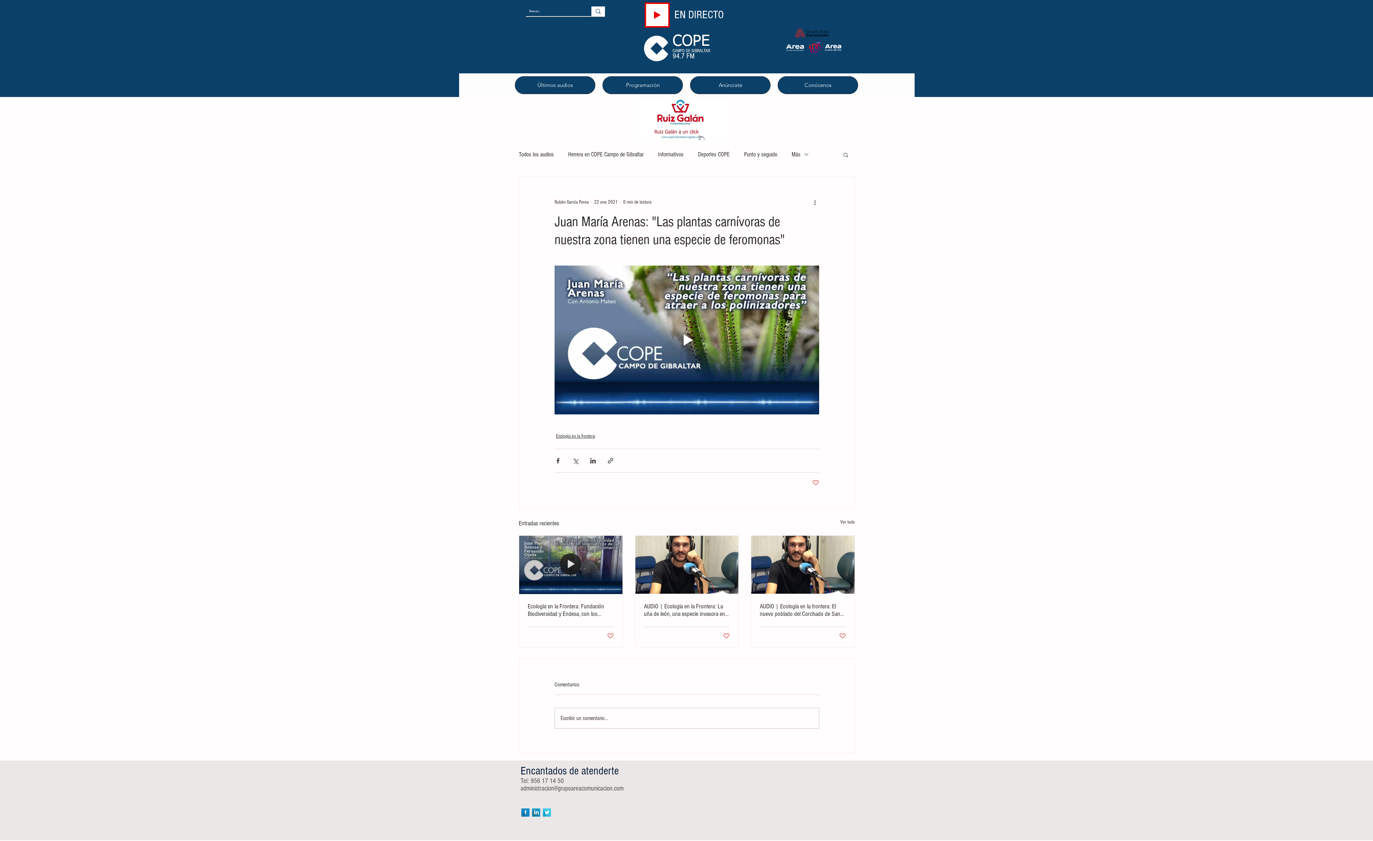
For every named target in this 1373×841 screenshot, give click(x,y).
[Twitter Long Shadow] (547, 812)
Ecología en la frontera (575, 436)
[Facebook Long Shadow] (525, 812)
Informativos (671, 154)
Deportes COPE (714, 154)
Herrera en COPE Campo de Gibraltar (606, 154)
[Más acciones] (815, 202)
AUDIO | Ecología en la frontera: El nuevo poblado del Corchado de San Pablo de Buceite (800, 610)
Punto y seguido (760, 154)
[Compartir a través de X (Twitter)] (575, 460)
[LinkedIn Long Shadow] (536, 812)
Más (796, 154)
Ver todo (847, 522)
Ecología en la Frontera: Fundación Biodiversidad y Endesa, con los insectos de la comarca (566, 610)
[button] (845, 154)
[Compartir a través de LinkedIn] (593, 460)
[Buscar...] (598, 11)
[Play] (657, 15)
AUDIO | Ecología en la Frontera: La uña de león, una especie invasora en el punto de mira (684, 610)
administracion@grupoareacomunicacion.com (572, 788)
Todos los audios (536, 154)
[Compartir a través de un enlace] (610, 460)
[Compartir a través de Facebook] (558, 460)
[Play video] (687, 340)
